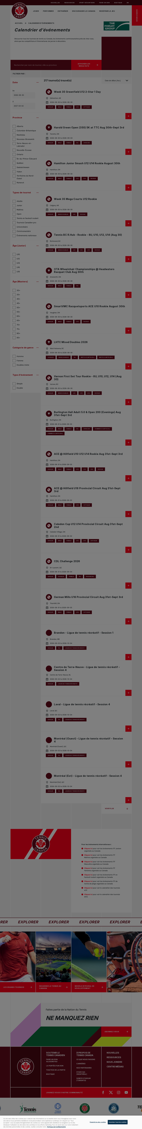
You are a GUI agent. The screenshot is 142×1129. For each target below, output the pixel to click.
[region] (71, 1122)
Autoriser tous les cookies (117, 1122)
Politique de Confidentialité (56, 1127)
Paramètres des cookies (98, 1122)
